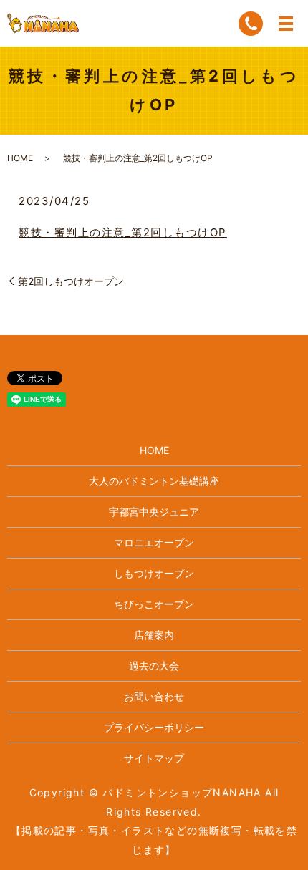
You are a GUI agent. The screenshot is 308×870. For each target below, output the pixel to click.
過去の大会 (154, 665)
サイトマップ (154, 758)
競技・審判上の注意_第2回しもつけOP (123, 232)
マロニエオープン (154, 542)
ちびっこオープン (154, 604)
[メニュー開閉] (286, 23)
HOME (20, 158)
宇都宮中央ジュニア (154, 512)
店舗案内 (154, 635)
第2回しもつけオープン (71, 281)
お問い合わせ (154, 696)
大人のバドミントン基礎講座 (154, 481)
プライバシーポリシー (154, 727)
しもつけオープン (154, 573)
